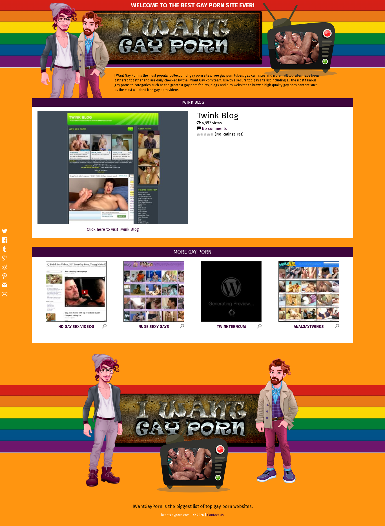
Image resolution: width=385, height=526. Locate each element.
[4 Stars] (208, 134)
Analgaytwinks (309, 326)
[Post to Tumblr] (4, 249)
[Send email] (4, 294)
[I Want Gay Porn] (176, 38)
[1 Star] (198, 134)
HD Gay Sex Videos (76, 326)
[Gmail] (4, 285)
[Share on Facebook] (4, 240)
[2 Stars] (201, 134)
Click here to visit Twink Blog (113, 229)
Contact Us (215, 515)
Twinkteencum (231, 326)
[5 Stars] (212, 134)
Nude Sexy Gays (153, 326)
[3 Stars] (205, 134)
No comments (214, 128)
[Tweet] (4, 231)
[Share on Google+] (4, 258)
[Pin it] (4, 276)
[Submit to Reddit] (4, 267)
